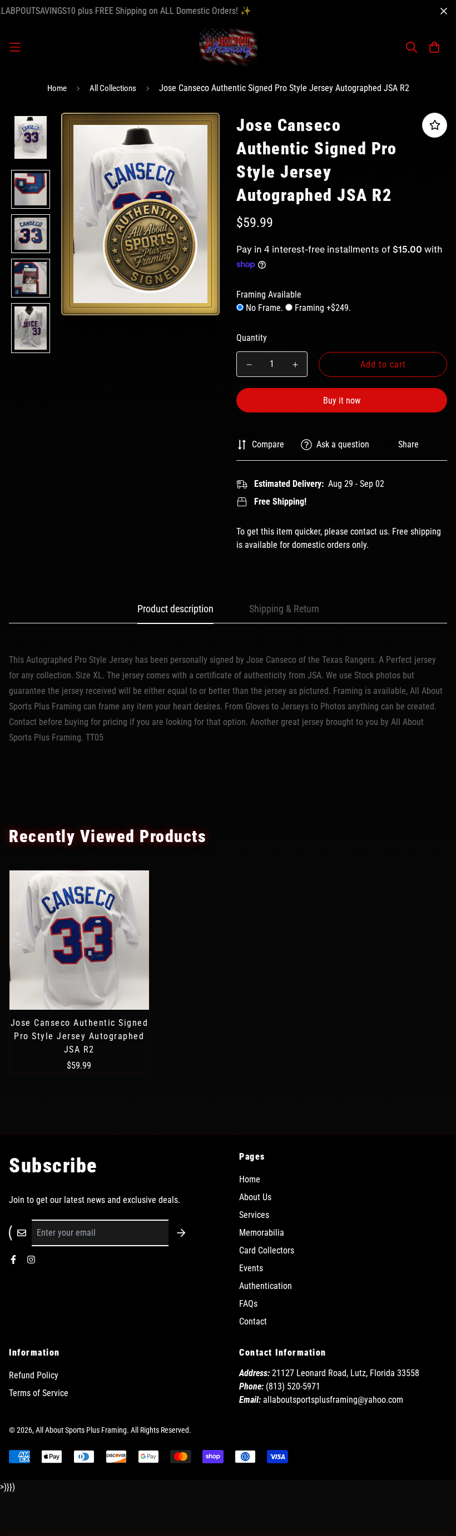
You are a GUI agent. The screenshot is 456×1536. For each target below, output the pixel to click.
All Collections (113, 88)
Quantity (251, 338)
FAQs (248, 1303)
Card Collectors (266, 1250)
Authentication (265, 1286)
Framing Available (268, 294)
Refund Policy (33, 1375)
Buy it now (341, 400)
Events (251, 1268)
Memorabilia (261, 1232)
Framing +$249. (322, 308)
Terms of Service (38, 1393)
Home (57, 88)
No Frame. (264, 308)
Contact (253, 1321)
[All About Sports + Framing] (228, 47)
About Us (255, 1197)
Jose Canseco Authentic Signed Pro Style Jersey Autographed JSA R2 (79, 1036)
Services (254, 1215)
